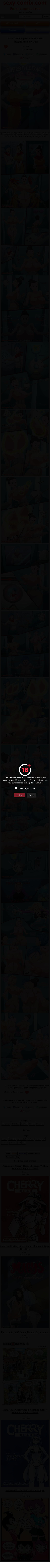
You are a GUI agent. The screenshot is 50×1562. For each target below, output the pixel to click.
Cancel (31, 795)
